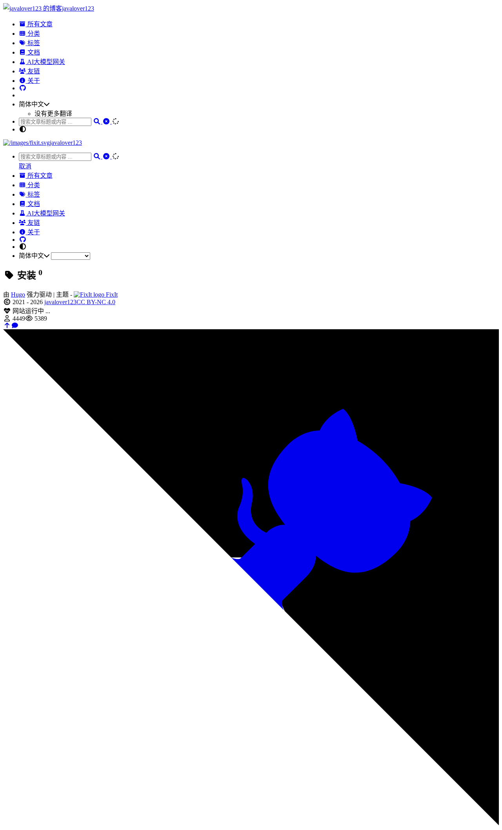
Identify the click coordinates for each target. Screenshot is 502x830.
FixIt (111, 294)
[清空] (107, 121)
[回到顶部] (7, 325)
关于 (33, 80)
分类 (33, 33)
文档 (33, 52)
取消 (25, 166)
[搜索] (97, 121)
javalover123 (60, 302)
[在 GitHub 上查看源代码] (251, 823)
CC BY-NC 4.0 (95, 302)
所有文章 (39, 24)
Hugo (18, 294)
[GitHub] (23, 88)
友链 (33, 71)
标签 (33, 43)
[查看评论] (15, 325)
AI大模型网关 (45, 61)
